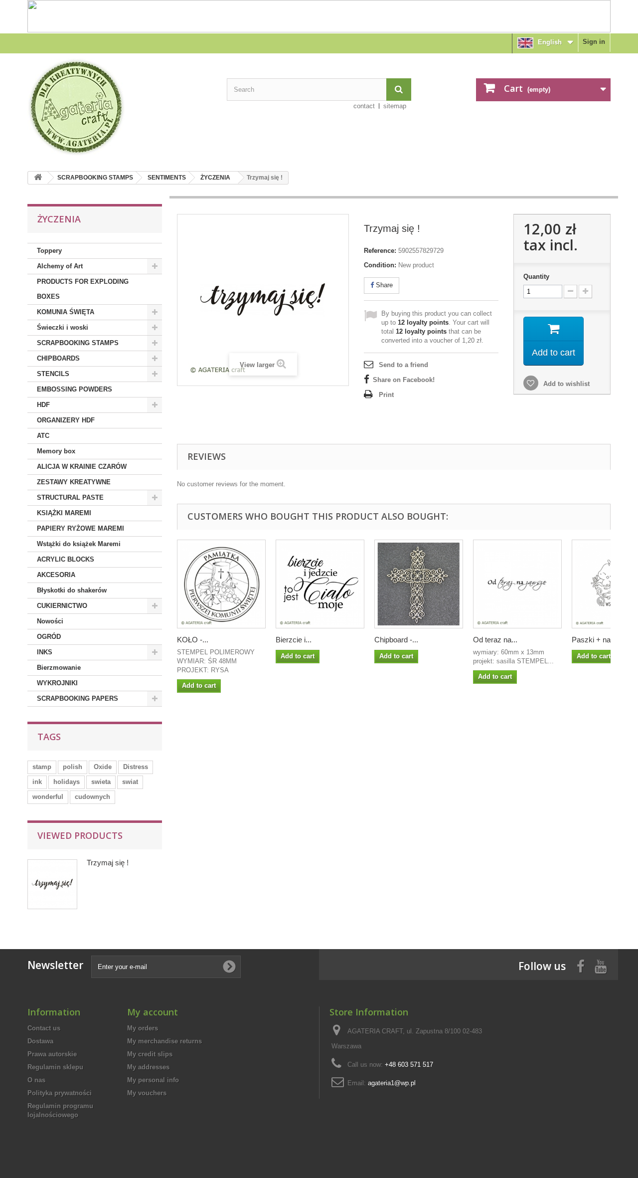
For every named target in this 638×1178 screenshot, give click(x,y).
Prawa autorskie (52, 1054)
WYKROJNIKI (57, 683)
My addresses (148, 1067)
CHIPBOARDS (58, 358)
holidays (66, 781)
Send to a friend (403, 365)
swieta (101, 781)
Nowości (50, 621)
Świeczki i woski (62, 327)
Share (383, 285)
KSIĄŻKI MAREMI (64, 513)
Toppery (49, 250)
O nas (36, 1080)
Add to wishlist (565, 384)
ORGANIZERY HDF (66, 420)
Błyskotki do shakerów (72, 590)
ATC (43, 435)
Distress (135, 767)
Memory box (56, 451)
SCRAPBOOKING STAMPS (95, 177)
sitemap (394, 106)
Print (386, 394)
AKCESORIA (56, 575)
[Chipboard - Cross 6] (418, 584)
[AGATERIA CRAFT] (119, 107)
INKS (44, 652)
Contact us (43, 1028)
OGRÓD (49, 636)
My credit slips (149, 1054)
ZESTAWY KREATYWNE (74, 482)
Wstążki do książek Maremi (79, 544)
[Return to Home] (37, 178)
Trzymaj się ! (108, 862)
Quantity (536, 276)
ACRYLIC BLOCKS (65, 559)
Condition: (380, 265)
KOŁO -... (192, 639)
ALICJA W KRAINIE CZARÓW (82, 466)
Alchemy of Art (60, 266)
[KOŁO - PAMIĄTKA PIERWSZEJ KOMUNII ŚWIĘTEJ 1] (221, 584)
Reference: (380, 250)
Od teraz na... (495, 639)
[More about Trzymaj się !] (52, 884)
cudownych (92, 796)
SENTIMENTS (167, 177)
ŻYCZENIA (215, 177)
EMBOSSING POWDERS (74, 389)
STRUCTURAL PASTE (70, 497)
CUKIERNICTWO (62, 605)
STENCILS (53, 374)
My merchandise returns (164, 1041)
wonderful (47, 796)
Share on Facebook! (404, 380)
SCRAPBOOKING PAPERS (77, 698)
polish (72, 767)
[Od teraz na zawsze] (517, 584)
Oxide (103, 767)
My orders (142, 1028)
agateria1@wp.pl (392, 1083)
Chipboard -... (396, 639)
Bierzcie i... (294, 639)
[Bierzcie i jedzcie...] (320, 584)
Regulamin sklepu (55, 1067)
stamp (41, 767)
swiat (130, 781)
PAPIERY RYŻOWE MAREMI (80, 528)
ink (37, 781)
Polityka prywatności (59, 1093)
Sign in (594, 41)
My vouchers (146, 1093)
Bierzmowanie (59, 667)
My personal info (153, 1080)
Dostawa (40, 1041)
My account (152, 1012)
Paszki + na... (594, 639)
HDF (43, 404)
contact (364, 106)
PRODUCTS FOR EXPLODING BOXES (83, 289)
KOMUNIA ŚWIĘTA (65, 312)
